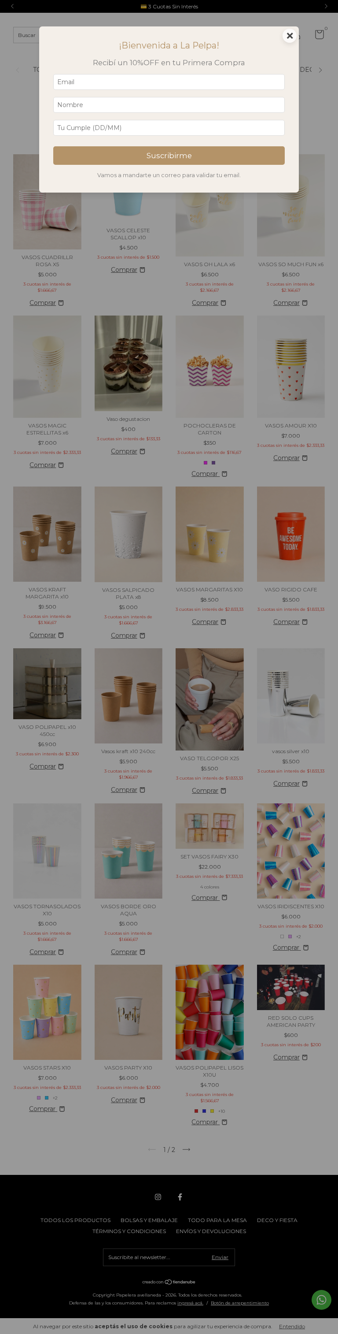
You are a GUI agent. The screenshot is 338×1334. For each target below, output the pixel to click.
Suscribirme (169, 155)
